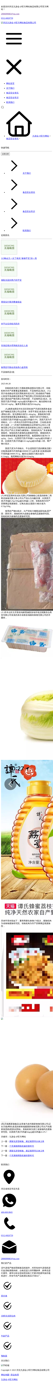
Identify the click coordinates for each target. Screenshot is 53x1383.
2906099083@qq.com (10, 14)
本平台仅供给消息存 (10, 324)
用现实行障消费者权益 (11, 302)
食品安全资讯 (12, 139)
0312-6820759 (7, 18)
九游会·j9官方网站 (40, 136)
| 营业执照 (14, 1375)
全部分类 (5, 154)
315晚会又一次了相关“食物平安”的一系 (19, 258)
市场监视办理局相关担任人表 (14, 345)
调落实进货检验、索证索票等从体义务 (26, 1141)
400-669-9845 (7, 1212)
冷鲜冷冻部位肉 (8, 1316)
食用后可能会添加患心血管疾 (14, 367)
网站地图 (5, 1375)
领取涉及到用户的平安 (11, 280)
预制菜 (4, 1356)
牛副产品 (5, 1336)
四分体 (4, 1296)
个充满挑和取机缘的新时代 (21, 1146)
